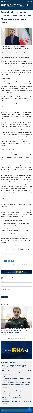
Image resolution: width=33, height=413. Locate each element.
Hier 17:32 (4, 334)
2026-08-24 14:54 (6, 399)
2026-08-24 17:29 (6, 393)
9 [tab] (22, 338)
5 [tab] (15, 338)
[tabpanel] (16, 320)
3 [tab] (11, 338)
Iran (14, 245)
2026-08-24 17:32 (6, 387)
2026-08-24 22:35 (6, 380)
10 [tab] (24, 338)
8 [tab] (20, 338)
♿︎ (29, 409)
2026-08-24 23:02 (6, 368)
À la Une (5, 304)
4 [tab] (13, 338)
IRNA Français (14, 5)
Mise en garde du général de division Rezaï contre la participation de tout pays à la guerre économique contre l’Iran (16, 330)
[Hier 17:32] (16, 317)
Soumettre (4, 297)
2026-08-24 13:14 (6, 403)
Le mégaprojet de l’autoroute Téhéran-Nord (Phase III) (16, 401)
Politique (18, 245)
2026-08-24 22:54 (6, 374)
